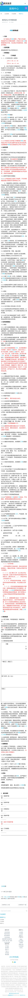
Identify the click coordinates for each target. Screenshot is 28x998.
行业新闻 (14, 13)
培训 (23, 236)
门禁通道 (21, 942)
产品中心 (21, 937)
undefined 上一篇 (6, 904)
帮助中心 (21, 13)
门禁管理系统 (7, 937)
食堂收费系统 (7, 935)
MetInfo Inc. (22, 995)
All (1, 13)
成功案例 (7, 947)
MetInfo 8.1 (11, 995)
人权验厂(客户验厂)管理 (7, 940)
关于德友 (7, 946)
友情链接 (7, 952)
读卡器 (21, 947)
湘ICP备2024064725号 (14, 993)
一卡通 (4, 896)
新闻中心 (21, 930)
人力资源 (17, 106)
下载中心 (7, 951)
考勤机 (21, 939)
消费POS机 (21, 944)
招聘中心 (7, 949)
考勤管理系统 (7, 933)
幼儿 (7, 898)
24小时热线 (14, 957)
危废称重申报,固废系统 (7, 939)
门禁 (23, 896)
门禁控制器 (21, 946)
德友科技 (7, 944)
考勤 (11, 30)
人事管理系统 (7, 932)
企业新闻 (7, 13)
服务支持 (7, 930)
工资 (24, 41)
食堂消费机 (21, 941)
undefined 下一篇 (22, 904)
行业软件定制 (7, 942)
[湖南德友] (5, 3)
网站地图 (7, 954)
